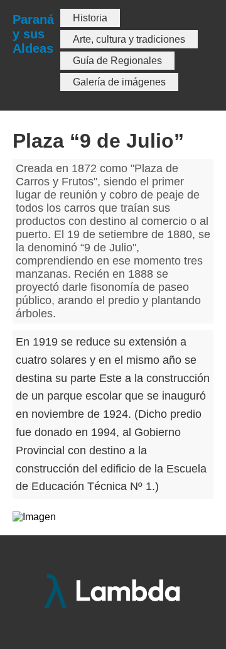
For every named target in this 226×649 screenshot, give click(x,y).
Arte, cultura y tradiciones (129, 39)
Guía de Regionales (117, 60)
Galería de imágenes (119, 82)
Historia (90, 18)
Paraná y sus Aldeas (33, 34)
